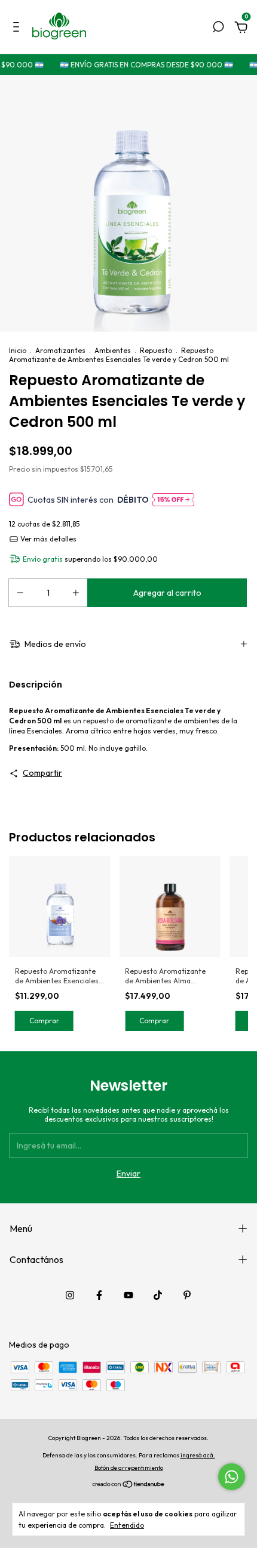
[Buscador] (218, 28)
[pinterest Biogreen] (187, 1295)
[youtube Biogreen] (128, 1295)
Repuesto (156, 350)
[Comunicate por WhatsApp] (231, 1476)
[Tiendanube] (128, 1484)
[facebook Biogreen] (99, 1295)
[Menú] (18, 28)
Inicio (17, 350)
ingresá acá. (197, 1455)
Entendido (127, 1525)
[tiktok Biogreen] (158, 1295)
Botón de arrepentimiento (128, 1468)
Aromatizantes (60, 350)
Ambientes (112, 350)
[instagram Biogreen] (70, 1295)
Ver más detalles (48, 538)
